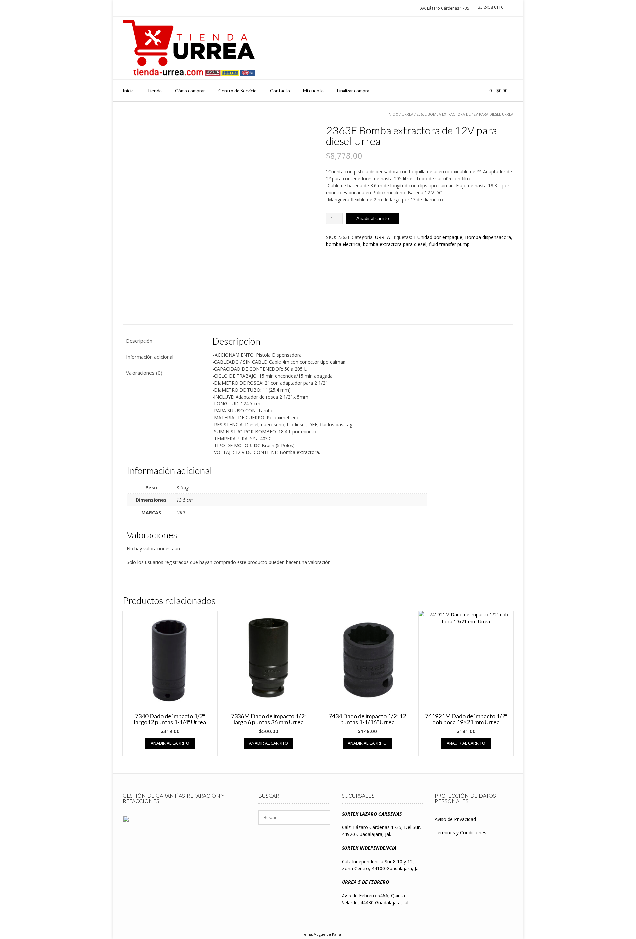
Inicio (128, 90)
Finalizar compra (353, 90)
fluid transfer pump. (450, 244)
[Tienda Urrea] (189, 48)
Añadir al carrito (372, 218)
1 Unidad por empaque (437, 237)
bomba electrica (343, 244)
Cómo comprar (190, 90)
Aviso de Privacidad (455, 819)
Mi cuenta (313, 90)
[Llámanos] (493, 48)
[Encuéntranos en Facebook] (505, 48)
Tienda (154, 90)
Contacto (280, 90)
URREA (407, 114)
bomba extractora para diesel (394, 244)
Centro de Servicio (237, 90)
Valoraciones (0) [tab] (144, 372)
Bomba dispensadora (488, 237)
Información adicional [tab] (149, 356)
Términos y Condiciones (460, 832)
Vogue (319, 934)
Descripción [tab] (139, 340)
